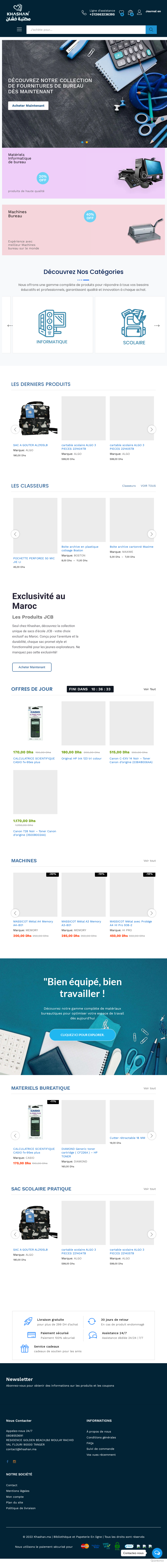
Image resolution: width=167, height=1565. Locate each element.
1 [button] (82, 142)
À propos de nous (99, 1431)
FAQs (90, 1443)
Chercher (151, 29)
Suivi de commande (100, 1448)
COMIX (30, 551)
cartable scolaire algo (28, 445)
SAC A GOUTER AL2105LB (30, 1249)
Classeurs (129, 485)
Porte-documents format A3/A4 (132, 546)
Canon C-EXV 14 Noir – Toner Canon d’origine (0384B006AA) (131, 760)
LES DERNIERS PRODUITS (41, 384)
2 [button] (87, 142)
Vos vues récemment (101, 1454)
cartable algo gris (122, 445)
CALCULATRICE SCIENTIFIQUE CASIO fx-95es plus (34, 760)
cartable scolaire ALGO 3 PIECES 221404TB (79, 1251)
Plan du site (14, 1502)
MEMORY (32, 930)
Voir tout (150, 860)
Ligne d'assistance (102, 10)
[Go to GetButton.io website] (157, 1561)
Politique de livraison (21, 1508)
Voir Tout (150, 689)
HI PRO (127, 930)
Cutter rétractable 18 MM (127, 1137)
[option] (84, 94)
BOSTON (79, 555)
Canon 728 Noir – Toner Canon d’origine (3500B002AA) (34, 833)
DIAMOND (80, 1161)
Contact (11, 1485)
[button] (10, 325)
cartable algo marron (76, 445)
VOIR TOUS (148, 485)
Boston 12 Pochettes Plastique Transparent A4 (83, 548)
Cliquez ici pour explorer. (82, 1035)
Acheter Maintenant (28, 108)
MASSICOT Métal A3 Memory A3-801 (81, 923)
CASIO (30, 1157)
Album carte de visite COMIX (33, 546)
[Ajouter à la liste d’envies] (44, 437)
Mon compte (15, 1496)
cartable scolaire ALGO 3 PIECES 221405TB (127, 1251)
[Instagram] (14, 1462)
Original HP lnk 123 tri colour (82, 758)
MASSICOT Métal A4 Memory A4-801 (33, 923)
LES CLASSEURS (30, 485)
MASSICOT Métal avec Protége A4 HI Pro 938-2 (131, 923)
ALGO (29, 450)
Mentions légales (17, 1490)
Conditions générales (101, 1437)
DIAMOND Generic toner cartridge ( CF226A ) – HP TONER (80, 1152)
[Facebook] (7, 1462)
